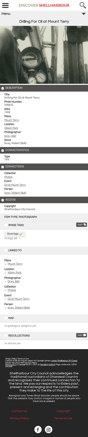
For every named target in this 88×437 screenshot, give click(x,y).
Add (80, 224)
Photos (12, 290)
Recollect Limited (47, 365)
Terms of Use (23, 359)
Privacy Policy (10, 359)
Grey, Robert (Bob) (19, 307)
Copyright (63, 411)
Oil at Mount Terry (18, 299)
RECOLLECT (10, 365)
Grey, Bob (13, 281)
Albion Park (15, 272)
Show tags (12, 234)
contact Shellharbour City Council (64, 361)
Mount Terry (15, 264)
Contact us (19, 411)
